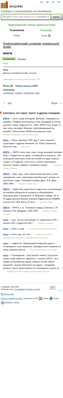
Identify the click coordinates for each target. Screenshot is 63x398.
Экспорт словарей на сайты (11, 298)
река (37, 93)
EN (41, 2)
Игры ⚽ (46, 35)
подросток (29, 93)
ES (53, 2)
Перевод (21, 59)
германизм (8, 93)
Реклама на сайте (33, 289)
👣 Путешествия (7, 294)
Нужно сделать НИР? (26, 86)
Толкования (17, 30)
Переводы (46, 30)
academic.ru (12, 5)
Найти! (56, 17)
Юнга (6, 140)
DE (47, 2)
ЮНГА (6, 118)
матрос (18, 93)
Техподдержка (19, 289)
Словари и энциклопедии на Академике (26, 11)
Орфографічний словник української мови (31, 25)
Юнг (10, 103)
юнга (5, 220)
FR (58, 2)
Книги (17, 35)
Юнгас (54, 103)
